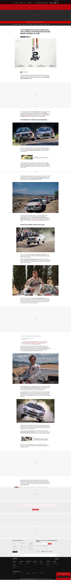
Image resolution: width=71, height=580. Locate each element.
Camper (27, 24)
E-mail (30, 36)
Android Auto (20, 24)
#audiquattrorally (30, 342)
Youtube (55, 2)
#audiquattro (42, 341)
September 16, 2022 (37, 344)
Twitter (56, 2)
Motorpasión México (42, 572)
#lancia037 (46, 341)
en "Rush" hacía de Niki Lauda (25, 115)
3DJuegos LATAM (21, 572)
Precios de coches (23, 547)
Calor (33, 24)
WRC (37, 487)
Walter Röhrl (43, 116)
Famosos (24, 24)
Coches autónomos (15, 549)
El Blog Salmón (55, 562)
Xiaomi (48, 24)
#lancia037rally (24, 342)
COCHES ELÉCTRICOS (22, 2)
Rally (47, 487)
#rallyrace (38, 341)
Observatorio (29, 2)
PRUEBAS (16, 2)
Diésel (38, 24)
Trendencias (47, 562)
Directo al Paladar (35, 562)
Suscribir (49, 543)
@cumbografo (26, 341)
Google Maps (42, 24)
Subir (56, 558)
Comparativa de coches (31, 547)
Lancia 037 (43, 487)
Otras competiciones (32, 487)
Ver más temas (15, 551)
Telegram (50, 2)
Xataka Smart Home (15, 566)
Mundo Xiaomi (14, 567)
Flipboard (28, 36)
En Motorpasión (36, 156)
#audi (33, 342)
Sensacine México (28, 572)
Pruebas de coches (31, 545)
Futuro (21, 549)
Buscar (57, 555)
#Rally (35, 341)
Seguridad (30, 24)
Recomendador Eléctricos (40, 2)
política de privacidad (46, 545)
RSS (48, 551)
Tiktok (58, 2)
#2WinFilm (32, 341)
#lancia (36, 342)
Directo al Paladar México (35, 573)
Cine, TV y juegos (26, 487)
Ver (35, 509)
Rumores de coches (15, 547)
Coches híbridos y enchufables (31, 543)
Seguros (46, 24)
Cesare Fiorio (31, 114)
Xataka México (14, 572)
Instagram (53, 2)
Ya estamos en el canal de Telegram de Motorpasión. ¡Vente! (35, 22)
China (36, 24)
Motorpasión (41, 562)
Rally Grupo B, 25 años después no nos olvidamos (41, 157)
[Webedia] (57, 0)
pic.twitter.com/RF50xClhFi (41, 342)
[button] (26, 72)
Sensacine (27, 562)
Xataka (13, 562)
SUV (21, 545)
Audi (40, 487)
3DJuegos (20, 562)
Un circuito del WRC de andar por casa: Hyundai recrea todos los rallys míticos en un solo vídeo (41, 439)
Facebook (52, 2)
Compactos (14, 545)
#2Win (29, 341)
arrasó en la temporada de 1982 (33, 220)
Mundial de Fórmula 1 (31, 549)
